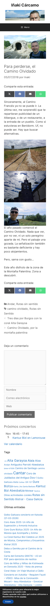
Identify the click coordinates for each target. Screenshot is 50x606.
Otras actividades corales (18, 495)
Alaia (31, 460)
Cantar (19, 473)
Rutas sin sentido (27, 304)
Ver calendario (13, 444)
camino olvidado (17, 308)
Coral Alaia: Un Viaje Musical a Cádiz (24, 570)
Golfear (22, 482)
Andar (11, 304)
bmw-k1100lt (9, 468)
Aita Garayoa (17, 460)
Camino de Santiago (26, 468)
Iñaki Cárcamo (25, 5)
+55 (5, 461)
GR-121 (28, 482)
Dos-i (33, 477)
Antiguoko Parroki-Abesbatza (27, 464)
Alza (38, 460)
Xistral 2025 (10, 544)
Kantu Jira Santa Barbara (24, 486)
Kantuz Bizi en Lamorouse (29, 437)
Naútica (37, 491)
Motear (29, 490)
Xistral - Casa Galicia (29, 499)
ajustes (23, 597)
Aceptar (8, 602)
